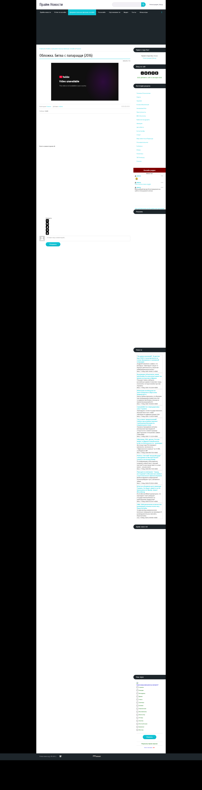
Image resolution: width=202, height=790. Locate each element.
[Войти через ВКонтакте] (47, 223)
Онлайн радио (149, 170)
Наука (139, 97)
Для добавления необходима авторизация (149, 208)
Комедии (141, 690)
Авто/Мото (140, 127)
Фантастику (142, 714)
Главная (42, 49)
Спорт (139, 135)
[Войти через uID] (47, 220)
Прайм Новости (51, 4)
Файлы (48, 49)
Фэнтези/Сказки (143, 723)
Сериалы (141, 687)
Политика (140, 154)
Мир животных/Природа (145, 138)
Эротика (141, 720)
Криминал (141, 726)
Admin (61, 106)
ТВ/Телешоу (141, 157)
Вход (161, 4)
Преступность (141, 112)
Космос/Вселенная (143, 105)
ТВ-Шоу (141, 717)
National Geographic (143, 120)
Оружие (139, 101)
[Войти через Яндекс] (47, 230)
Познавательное (142, 142)
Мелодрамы (142, 693)
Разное (78, 49)
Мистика (141, 730)
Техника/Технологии (143, 93)
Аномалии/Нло (141, 108)
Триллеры (141, 702)
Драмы (141, 696)
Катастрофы (141, 131)
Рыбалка (139, 146)
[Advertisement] (100, 30)
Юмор (139, 150)
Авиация (139, 123)
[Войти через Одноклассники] (47, 233)
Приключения (142, 708)
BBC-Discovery (141, 116)
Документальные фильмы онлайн (63, 49)
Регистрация (154, 4)
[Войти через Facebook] (47, 227)
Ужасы (140, 699)
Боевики (141, 705)
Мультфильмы (143, 711)
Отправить (53, 244)
